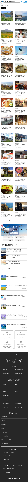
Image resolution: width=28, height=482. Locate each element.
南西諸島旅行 (4, 432)
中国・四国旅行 (4, 436)
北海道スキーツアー (7, 459)
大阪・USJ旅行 (4, 443)
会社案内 (5, 369)
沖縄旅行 (3, 420)
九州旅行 (3, 428)
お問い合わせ (18, 403)
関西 (16, 388)
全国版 (4, 384)
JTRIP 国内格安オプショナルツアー (10, 472)
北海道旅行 (3, 424)
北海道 (4, 391)
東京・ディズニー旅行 (6, 439)
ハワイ (16, 391)
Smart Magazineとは (7, 400)
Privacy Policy (6, 403)
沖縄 (16, 384)
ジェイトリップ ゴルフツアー (9, 455)
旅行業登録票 (6, 373)
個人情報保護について (20, 369)
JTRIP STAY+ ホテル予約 (8, 468)
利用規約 (17, 400)
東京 (4, 388)
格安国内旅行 (4, 416)
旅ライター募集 (18, 407)
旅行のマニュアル (7, 395)
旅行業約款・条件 (19, 373)
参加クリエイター (7, 407)
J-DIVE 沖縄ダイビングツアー (9, 452)
